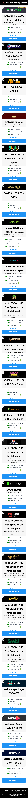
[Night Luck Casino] (14, 187)
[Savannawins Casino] (14, 641)
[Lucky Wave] (14, 9)
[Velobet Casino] (14, 222)
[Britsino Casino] (14, 46)
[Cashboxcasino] (14, 297)
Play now (13, 39)
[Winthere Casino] (14, 409)
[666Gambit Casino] (14, 339)
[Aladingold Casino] (14, 556)
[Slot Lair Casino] (14, 81)
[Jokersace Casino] (14, 514)
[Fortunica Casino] (14, 484)
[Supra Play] (14, 718)
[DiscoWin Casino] (14, 374)
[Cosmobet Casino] (14, 260)
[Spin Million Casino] (14, 148)
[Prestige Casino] (14, 115)
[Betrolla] (14, 752)
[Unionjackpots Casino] (14, 442)
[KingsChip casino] (14, 599)
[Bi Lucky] (14, 683)
